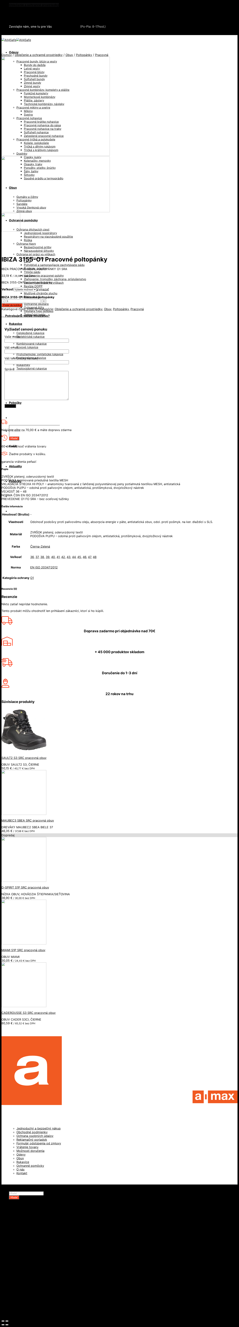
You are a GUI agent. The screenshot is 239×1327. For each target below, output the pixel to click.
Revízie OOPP (33, 286)
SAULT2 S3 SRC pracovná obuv (23, 758)
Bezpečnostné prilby (37, 247)
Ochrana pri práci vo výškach (35, 254)
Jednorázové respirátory (40, 233)
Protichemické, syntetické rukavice (39, 354)
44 (74, 557)
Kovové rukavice (27, 347)
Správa (9, 369)
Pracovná (101, 55)
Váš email (11, 347)
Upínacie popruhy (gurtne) (35, 1257)
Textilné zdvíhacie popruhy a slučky (42, 1253)
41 (58, 557)
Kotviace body (26, 1279)
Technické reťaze (29, 1250)
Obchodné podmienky (32, 1132)
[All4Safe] (16, 40)
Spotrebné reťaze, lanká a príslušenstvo (45, 1246)
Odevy (13, 52)
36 (32, 557)
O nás (20, 1169)
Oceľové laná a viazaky (33, 1235)
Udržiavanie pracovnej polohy (44, 275)
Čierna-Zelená (40, 546)
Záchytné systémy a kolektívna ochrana (38, 12)
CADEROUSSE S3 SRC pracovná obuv (28, 1013)
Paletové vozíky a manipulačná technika (45, 1238)
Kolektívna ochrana (30, 1276)
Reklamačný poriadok (31, 1139)
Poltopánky (84, 55)
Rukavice (15, 324)
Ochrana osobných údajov (34, 1136)
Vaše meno (12, 337)
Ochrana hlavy (26, 243)
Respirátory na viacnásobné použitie (48, 236)
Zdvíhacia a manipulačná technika (33, 8)
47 (89, 557)
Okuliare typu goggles (38, 311)
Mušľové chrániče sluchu (40, 293)
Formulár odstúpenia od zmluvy (38, 1143)
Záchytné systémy (30, 1272)
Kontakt (21, 1173)
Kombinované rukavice (31, 343)
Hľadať (14, 438)
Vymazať (42, 289)
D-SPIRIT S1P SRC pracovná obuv (25, 887)
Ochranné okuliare (36, 304)
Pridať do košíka (12, 305)
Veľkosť (7, 289)
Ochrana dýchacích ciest (32, 229)
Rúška (28, 240)
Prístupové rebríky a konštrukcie (40, 1283)
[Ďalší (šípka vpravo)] (6, 1324)
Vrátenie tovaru (27, 1147)
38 (42, 557)
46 (84, 557)
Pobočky (15, 403)
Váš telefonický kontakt (21, 358)
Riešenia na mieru (29, 1287)
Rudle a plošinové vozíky (34, 1242)
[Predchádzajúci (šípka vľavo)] (2, 1324)
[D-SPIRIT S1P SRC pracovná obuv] (23, 881)
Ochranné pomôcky (23, 220)
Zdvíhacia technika (30, 1261)
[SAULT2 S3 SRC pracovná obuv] (23, 751)
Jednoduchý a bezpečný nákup (38, 1128)
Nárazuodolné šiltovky (39, 251)
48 (95, 557)
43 (68, 557)
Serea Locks (18, 20)
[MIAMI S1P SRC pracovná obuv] (23, 943)
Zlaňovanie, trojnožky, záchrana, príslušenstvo (55, 279)
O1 (32, 578)
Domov (6, 55)
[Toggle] (2, 316)
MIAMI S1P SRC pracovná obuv (23, 950)
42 (63, 557)
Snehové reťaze (20, 16)
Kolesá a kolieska (28, 1231)
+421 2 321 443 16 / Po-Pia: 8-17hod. (37, 33)
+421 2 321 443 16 (66, 26)
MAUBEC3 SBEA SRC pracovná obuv (27, 820)
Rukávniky (23, 365)
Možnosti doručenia (30, 1151)
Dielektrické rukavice (30, 336)
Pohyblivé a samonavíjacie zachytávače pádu (54, 265)
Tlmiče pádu (32, 272)
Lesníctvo (23, 1265)
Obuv (69, 55)
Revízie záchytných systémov (38, 1291)
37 (37, 557)
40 (53, 557)
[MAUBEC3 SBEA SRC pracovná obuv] (23, 814)
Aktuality (15, 466)
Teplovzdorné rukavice (31, 368)
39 (47, 557)
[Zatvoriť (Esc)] (2, 1321)
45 (79, 557)
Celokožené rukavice (30, 333)
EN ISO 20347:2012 (44, 567)
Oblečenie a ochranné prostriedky (34, 5)
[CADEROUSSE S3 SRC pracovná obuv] (23, 1006)
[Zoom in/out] (6, 1321)
